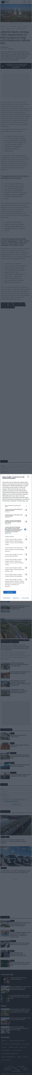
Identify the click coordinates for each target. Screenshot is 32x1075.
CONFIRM (10, 592)
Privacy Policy (25, 598)
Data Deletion (6, 598)
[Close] (28, 477)
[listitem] (16, 506)
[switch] (25, 510)
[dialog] (16, 537)
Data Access (16, 598)
